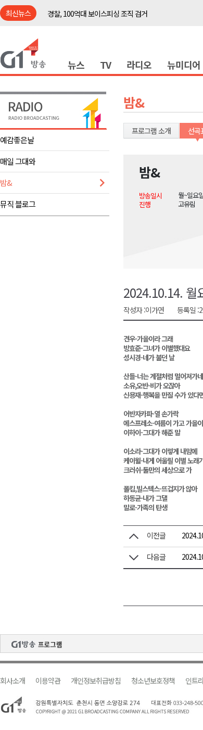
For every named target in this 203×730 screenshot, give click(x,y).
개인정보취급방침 (96, 680)
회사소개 (12, 680)
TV (105, 64)
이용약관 (47, 680)
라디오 (138, 64)
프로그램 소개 (151, 130)
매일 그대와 (17, 161)
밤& (6, 182)
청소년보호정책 (153, 680)
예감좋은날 (17, 139)
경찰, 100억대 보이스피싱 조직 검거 (97, 13)
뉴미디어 (183, 64)
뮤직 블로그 (17, 203)
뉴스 (76, 64)
